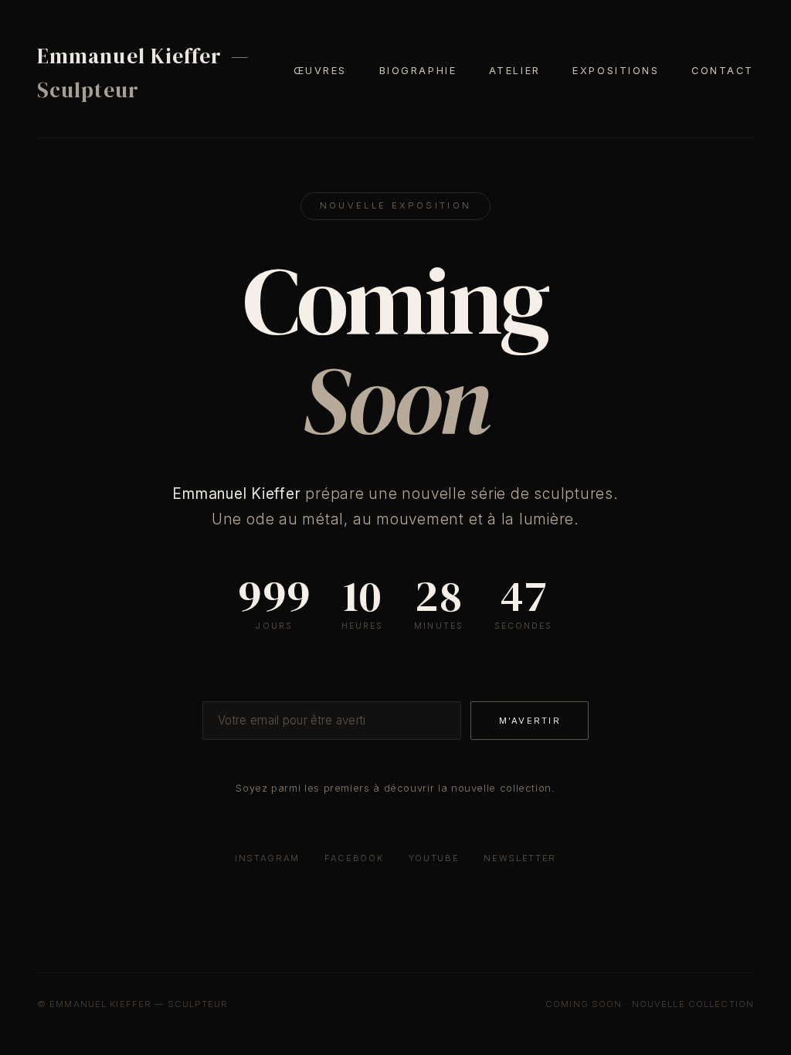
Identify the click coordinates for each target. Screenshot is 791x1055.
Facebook (353, 858)
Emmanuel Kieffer (143, 73)
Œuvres (320, 70)
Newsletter (520, 858)
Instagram (267, 858)
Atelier (515, 70)
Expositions (615, 70)
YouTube (434, 858)
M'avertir (530, 720)
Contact (722, 70)
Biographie (418, 70)
